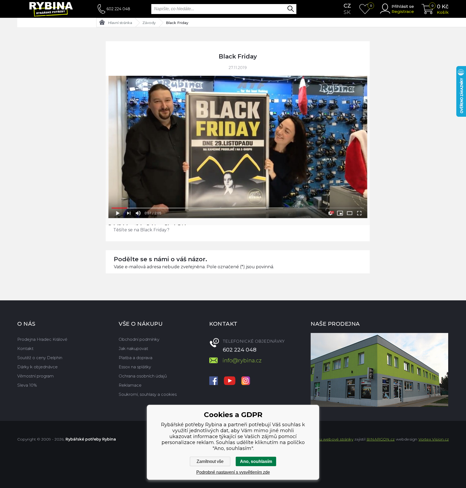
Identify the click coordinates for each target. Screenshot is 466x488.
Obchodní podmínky (139, 339)
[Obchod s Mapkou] (379, 370)
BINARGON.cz (380, 439)
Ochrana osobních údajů (143, 376)
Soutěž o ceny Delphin (39, 357)
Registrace (403, 11)
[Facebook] (213, 381)
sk (347, 12)
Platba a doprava (135, 357)
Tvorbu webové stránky (331, 439)
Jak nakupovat (133, 348)
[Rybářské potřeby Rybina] (57, 9)
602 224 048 (118, 8)
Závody (149, 22)
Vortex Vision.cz (434, 439)
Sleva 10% (27, 385)
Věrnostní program (35, 376)
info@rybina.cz (242, 360)
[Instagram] (245, 381)
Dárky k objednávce (37, 366)
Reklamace (130, 385)
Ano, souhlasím (256, 461)
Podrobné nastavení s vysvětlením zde (233, 472)
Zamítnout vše (210, 461)
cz (347, 5)
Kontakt (25, 348)
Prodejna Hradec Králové (42, 339)
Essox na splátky (135, 366)
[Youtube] (229, 381)
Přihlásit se (403, 6)
